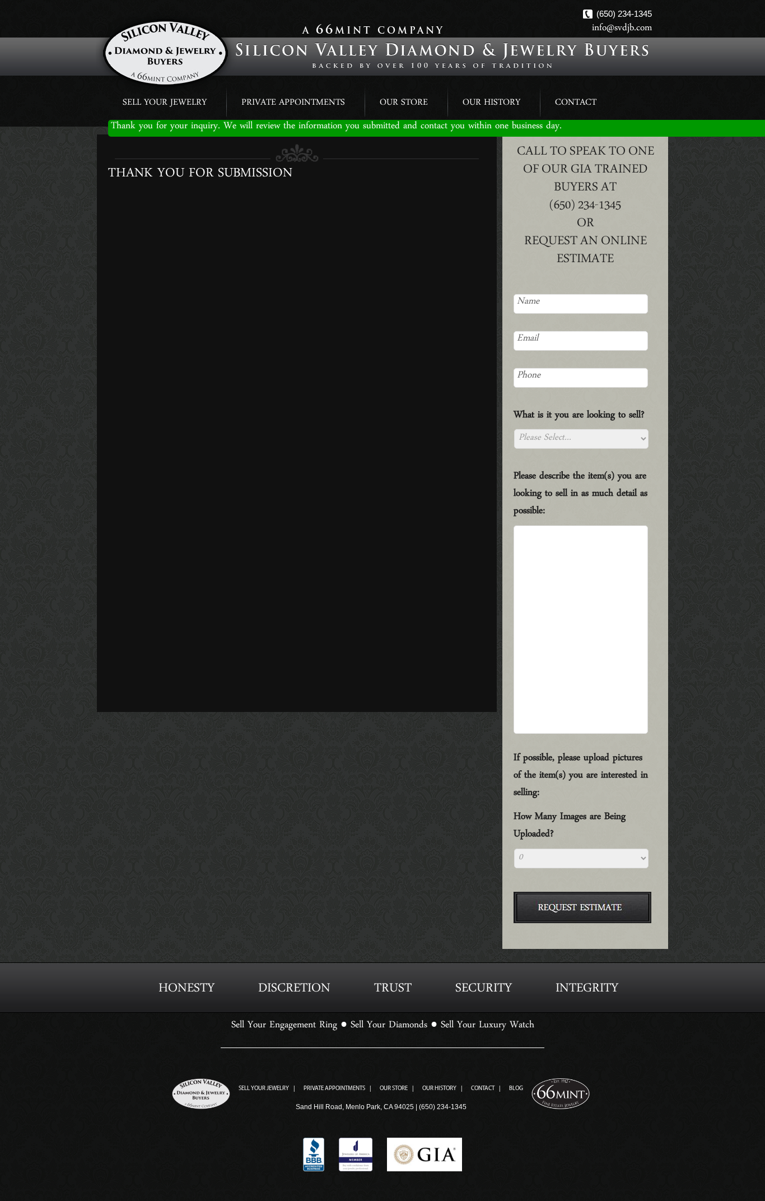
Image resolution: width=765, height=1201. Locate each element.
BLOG (516, 1089)
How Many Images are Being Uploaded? (570, 828)
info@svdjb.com (622, 30)
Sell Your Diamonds (389, 1027)
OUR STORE (404, 104)
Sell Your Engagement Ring (284, 1027)
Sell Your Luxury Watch (487, 1027)
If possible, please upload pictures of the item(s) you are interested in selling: (581, 778)
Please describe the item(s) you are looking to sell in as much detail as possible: (580, 496)
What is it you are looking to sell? (579, 417)
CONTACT (575, 104)
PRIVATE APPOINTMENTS (293, 104)
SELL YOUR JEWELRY (165, 104)
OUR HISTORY (491, 104)
